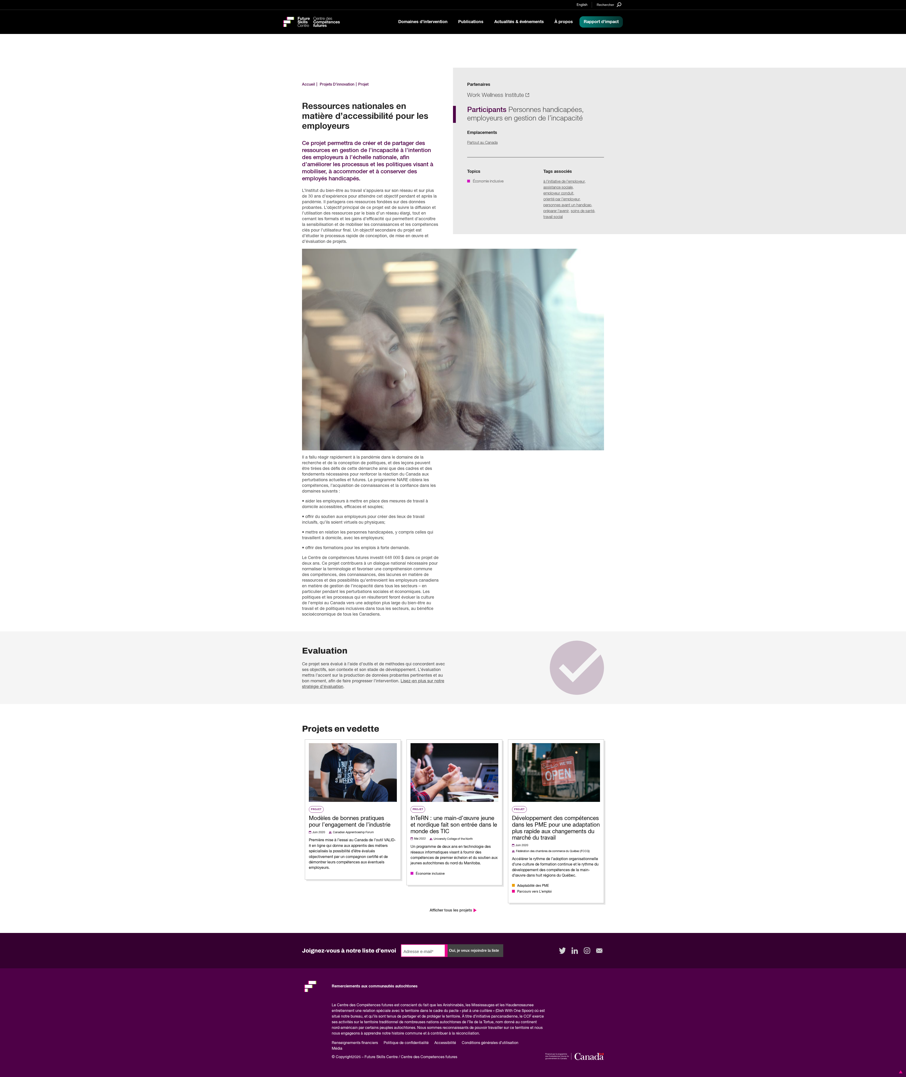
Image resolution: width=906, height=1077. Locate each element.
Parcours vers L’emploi (534, 891)
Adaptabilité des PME (533, 885)
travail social (553, 217)
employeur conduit (558, 193)
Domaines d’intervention (423, 22)
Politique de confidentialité (406, 1043)
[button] (900, 1072)
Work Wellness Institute (495, 95)
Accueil (308, 85)
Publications (470, 22)
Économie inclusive (488, 181)
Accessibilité (445, 1043)
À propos (563, 22)
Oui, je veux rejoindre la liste (474, 951)
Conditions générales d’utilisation (490, 1043)
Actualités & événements (519, 22)
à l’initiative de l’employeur (564, 182)
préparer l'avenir (556, 211)
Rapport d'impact (601, 22)
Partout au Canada (482, 143)
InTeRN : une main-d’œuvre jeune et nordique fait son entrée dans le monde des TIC (454, 825)
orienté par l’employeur (561, 199)
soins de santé (582, 211)
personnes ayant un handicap (567, 205)
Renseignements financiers (355, 1043)
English (582, 5)
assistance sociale (558, 188)
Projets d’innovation (337, 85)
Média (337, 1049)
